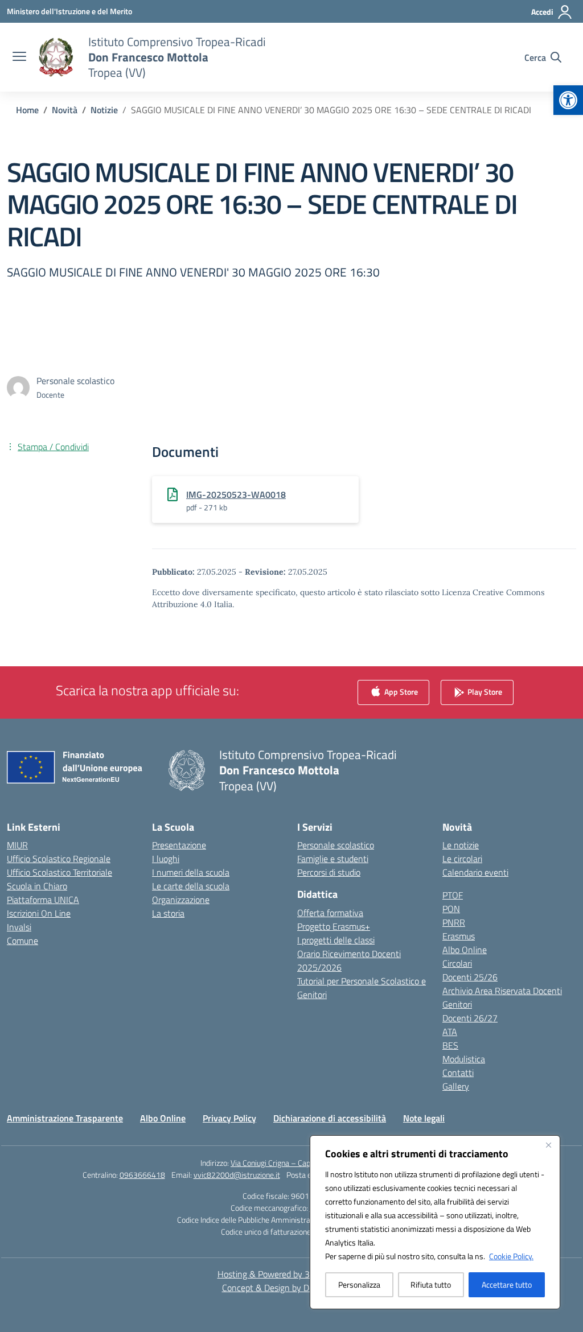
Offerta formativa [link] (330, 912)
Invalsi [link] (19, 927)
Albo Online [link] (464, 949)
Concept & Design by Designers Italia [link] (292, 1287)
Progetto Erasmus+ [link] (333, 926)
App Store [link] (400, 692)
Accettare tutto (507, 1284)
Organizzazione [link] (181, 899)
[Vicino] (548, 1145)
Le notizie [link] (460, 845)
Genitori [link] (457, 1004)
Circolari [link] (457, 963)
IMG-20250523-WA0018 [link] (236, 494)
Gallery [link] (455, 1086)
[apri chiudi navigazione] (19, 57)
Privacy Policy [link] (229, 1118)
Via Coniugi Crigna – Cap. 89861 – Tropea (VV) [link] (307, 1163)
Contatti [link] (458, 1072)
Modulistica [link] (463, 1059)
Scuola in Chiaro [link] (37, 886)
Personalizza (359, 1284)
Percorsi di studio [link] (328, 872)
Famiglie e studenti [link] (332, 858)
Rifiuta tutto (430, 1284)
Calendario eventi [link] (475, 872)
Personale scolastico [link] (335, 845)
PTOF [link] (452, 895)
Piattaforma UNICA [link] (43, 899)
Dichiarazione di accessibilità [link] (329, 1118)
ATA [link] (449, 1031)
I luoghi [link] (165, 858)
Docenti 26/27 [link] (470, 1018)
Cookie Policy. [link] (511, 1256)
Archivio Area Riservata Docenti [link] (502, 990)
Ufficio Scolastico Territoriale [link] (59, 872)
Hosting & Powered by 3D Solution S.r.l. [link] (291, 1274)
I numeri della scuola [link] (190, 872)
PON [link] (451, 909)
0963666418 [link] (142, 1175)
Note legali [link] (424, 1118)
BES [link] (450, 1045)
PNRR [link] (453, 922)
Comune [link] (22, 940)
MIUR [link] (17, 845)
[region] (435, 1222)
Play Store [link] (484, 692)
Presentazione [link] (179, 845)
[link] (568, 100)
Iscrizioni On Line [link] (39, 913)
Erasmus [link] (458, 936)
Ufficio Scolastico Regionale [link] (58, 858)
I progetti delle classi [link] (336, 940)
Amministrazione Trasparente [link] (65, 1118)
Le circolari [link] (462, 858)
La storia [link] (168, 913)
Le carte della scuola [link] (190, 886)
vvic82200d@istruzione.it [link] (237, 1175)
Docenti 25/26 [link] (470, 977)
